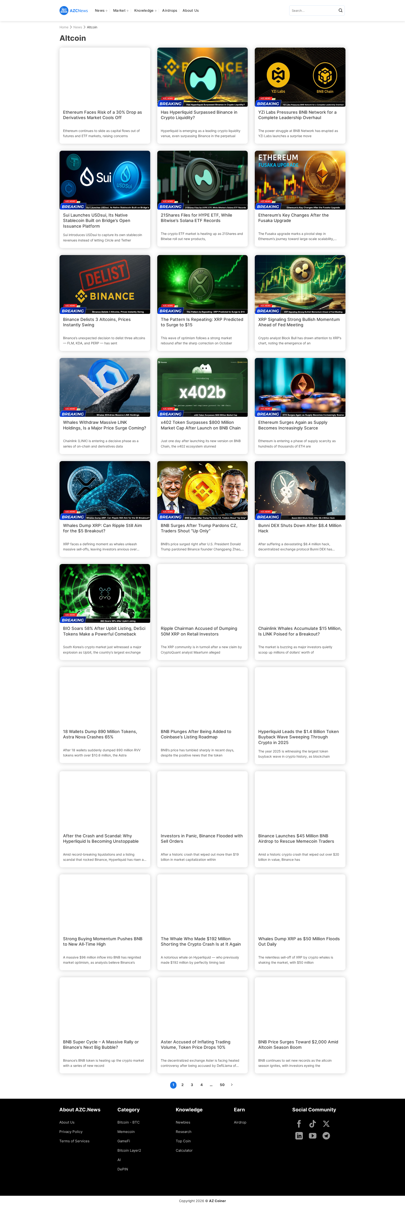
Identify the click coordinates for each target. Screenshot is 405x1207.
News (100, 10)
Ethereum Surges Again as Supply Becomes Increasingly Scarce (292, 425)
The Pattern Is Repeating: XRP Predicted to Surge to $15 (202, 322)
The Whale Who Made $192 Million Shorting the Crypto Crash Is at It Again (201, 941)
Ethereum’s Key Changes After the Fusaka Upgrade (293, 218)
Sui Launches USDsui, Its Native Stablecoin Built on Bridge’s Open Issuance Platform (96, 221)
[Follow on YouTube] (312, 1136)
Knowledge (144, 10)
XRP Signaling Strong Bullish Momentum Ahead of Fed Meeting (299, 322)
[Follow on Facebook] (299, 1124)
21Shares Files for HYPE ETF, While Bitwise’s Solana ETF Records (196, 218)
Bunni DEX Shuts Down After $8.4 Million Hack (299, 528)
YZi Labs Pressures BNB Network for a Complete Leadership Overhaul (297, 115)
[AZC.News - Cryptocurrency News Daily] (74, 10)
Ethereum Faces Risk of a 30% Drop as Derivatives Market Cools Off (102, 115)
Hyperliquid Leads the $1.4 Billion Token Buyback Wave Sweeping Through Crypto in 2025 (298, 737)
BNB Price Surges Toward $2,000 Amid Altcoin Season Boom (298, 1044)
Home (64, 27)
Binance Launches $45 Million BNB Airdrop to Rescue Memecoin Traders (296, 838)
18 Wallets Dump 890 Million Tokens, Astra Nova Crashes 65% (100, 734)
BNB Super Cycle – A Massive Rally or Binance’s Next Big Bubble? (101, 1044)
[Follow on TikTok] (312, 1124)
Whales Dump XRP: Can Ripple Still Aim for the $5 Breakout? (102, 528)
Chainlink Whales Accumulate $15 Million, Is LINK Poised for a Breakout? (300, 631)
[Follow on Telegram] (326, 1136)
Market (119, 10)
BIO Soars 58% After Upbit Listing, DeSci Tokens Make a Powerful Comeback (104, 631)
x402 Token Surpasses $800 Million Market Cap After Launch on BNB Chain (201, 425)
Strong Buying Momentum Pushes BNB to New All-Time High (102, 941)
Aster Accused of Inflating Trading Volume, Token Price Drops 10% (195, 1044)
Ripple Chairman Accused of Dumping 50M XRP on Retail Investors (199, 631)
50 (222, 1085)
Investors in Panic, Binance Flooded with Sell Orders (202, 838)
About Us (191, 10)
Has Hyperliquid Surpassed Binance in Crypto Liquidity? (199, 115)
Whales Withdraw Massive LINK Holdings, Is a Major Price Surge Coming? (104, 425)
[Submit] (341, 11)
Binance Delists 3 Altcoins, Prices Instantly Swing (97, 322)
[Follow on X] (326, 1124)
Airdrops (169, 10)
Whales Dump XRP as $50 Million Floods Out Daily (299, 941)
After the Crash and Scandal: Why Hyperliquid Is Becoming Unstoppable (101, 838)
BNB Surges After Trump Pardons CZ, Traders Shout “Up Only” (199, 528)
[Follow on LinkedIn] (299, 1136)
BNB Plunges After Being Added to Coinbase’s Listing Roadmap (196, 734)
